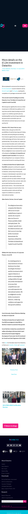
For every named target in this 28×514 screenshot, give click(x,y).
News (7, 70)
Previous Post (14, 369)
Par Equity (15, 91)
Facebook (22, 345)
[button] (15, 25)
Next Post (14, 374)
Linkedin (11, 345)
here (6, 342)
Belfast (4, 70)
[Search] (24, 501)
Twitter (16, 345)
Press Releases (6, 68)
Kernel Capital (6, 91)
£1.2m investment (7, 88)
